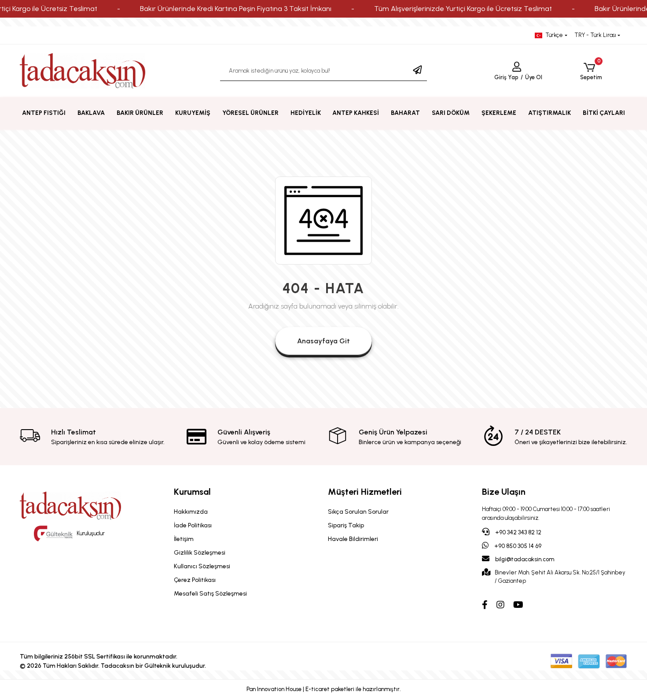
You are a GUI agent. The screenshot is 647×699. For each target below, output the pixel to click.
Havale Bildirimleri (353, 539)
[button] (591, 71)
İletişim (184, 539)
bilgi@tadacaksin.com (524, 559)
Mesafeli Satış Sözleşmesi (210, 593)
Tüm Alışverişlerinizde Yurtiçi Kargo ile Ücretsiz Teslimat (463, 8)
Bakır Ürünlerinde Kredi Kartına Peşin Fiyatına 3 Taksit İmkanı (235, 8)
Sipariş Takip (346, 525)
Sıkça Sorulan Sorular (358, 511)
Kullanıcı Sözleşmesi (202, 566)
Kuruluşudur (90, 533)
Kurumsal (192, 491)
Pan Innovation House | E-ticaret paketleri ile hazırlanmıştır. (323, 689)
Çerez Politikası (195, 580)
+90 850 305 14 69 (517, 546)
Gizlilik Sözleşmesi (199, 552)
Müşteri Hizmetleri (365, 491)
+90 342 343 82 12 (517, 532)
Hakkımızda (191, 511)
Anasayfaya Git (323, 341)
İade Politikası (193, 525)
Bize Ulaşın (504, 491)
